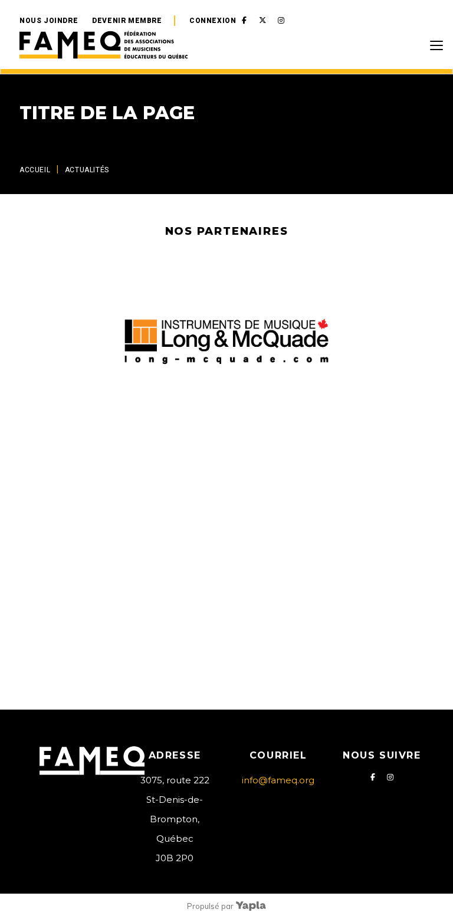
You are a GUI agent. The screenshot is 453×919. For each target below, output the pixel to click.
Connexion (212, 20)
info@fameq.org (278, 780)
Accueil (34, 170)
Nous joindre (48, 20)
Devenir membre (127, 20)
